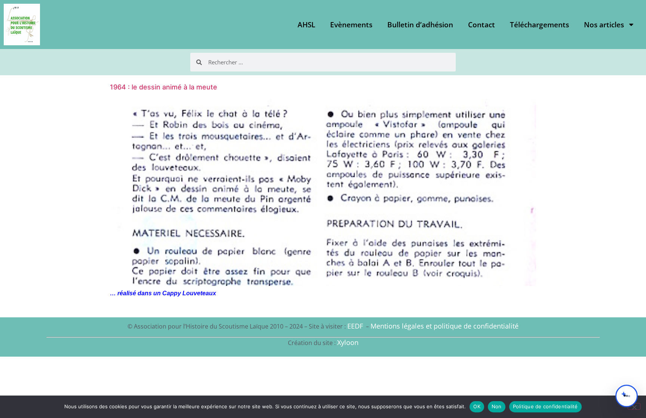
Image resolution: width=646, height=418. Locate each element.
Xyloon (348, 342)
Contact (481, 25)
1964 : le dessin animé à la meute (163, 87)
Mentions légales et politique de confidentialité (444, 325)
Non (497, 406)
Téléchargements (539, 25)
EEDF (355, 325)
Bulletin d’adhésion (420, 25)
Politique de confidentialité (545, 406)
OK (476, 406)
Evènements (351, 25)
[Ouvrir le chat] (626, 396)
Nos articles (604, 25)
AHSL (306, 25)
